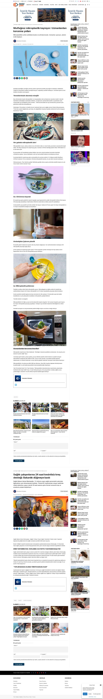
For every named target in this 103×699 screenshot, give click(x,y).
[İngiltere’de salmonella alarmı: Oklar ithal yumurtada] (59, 611)
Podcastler (35, 4)
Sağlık (63, 44)
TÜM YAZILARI (64, 41)
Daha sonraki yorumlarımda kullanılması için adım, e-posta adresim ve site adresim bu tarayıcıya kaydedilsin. (40, 456)
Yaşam (67, 44)
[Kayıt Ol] (85, 4)
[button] (100, 685)
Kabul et (85, 693)
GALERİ (16, 1)
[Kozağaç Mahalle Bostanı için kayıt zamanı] (40, 407)
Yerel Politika (16, 689)
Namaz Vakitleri (43, 683)
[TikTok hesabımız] (82, 1)
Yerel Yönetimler (72, 4)
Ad (15, 450)
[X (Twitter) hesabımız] (33, 672)
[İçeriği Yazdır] (27, 78)
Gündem (41, 4)
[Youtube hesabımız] (80, 1)
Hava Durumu (42, 681)
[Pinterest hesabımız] (84, 1)
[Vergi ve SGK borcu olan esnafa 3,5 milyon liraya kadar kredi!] (74, 63)
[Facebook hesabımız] (75, 1)
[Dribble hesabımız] (85, 1)
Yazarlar (67, 685)
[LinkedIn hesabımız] (87, 1)
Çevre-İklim (81, 4)
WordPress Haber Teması (29, 697)
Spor (56, 4)
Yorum (16, 442)
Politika (52, 4)
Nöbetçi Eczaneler (43, 685)
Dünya (14, 692)
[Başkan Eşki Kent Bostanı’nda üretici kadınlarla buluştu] (22, 407)
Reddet (90, 693)
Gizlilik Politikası (91, 696)
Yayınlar (41, 689)
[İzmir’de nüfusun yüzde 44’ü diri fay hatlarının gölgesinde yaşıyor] (40, 424)
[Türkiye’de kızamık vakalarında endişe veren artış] (59, 628)
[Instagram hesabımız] (78, 1)
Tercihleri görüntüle (97, 693)
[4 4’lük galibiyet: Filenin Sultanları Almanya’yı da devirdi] (74, 75)
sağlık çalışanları (27, 600)
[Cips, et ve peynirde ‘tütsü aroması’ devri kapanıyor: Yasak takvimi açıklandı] (59, 424)
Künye (95, 696)
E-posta (44, 450)
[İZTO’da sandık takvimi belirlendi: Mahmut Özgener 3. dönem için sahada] (74, 88)
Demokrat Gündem (21, 41)
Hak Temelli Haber (62, 4)
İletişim (66, 681)
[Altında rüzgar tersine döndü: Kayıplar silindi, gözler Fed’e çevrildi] (74, 69)
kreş (15, 600)
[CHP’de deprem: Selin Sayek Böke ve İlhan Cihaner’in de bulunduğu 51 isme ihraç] (74, 96)
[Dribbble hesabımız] (43, 672)
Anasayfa (29, 4)
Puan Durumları (43, 687)
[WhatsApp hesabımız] (89, 1)
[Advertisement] (40, 84)
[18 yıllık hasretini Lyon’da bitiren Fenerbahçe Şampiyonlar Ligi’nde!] (74, 81)
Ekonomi (46, 4)
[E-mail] (16, 385)
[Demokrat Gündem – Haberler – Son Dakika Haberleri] (18, 6)
